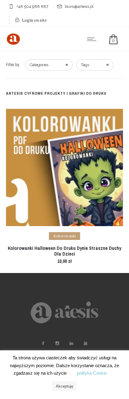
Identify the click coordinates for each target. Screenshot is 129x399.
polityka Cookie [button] (92, 373)
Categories (39, 65)
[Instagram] (57, 343)
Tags (85, 65)
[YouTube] (85, 343)
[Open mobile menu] (93, 39)
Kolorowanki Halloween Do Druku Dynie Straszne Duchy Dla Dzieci (64, 251)
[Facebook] (43, 343)
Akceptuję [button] (64, 386)
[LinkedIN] (71, 343)
